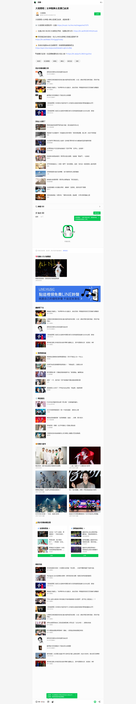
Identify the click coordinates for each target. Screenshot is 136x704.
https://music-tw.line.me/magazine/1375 (73, 25)
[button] (40, 702)
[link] (48, 702)
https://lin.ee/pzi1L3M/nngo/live (79, 54)
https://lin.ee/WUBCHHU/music (86, 31)
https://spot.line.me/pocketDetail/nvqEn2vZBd (53, 48)
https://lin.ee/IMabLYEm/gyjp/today (49, 39)
